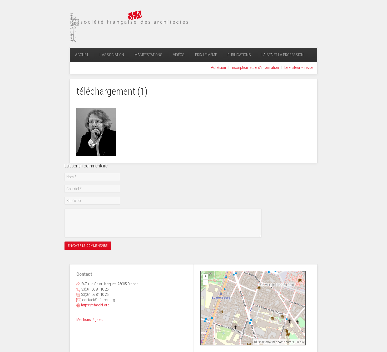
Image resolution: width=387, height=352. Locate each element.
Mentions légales (89, 319)
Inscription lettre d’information (255, 67)
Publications (239, 54)
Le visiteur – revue (298, 67)
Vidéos (179, 54)
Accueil (82, 54)
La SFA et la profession (282, 54)
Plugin (299, 342)
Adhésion (218, 67)
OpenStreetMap (267, 342)
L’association (112, 54)
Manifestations (148, 54)
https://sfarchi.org (95, 305)
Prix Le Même (206, 54)
